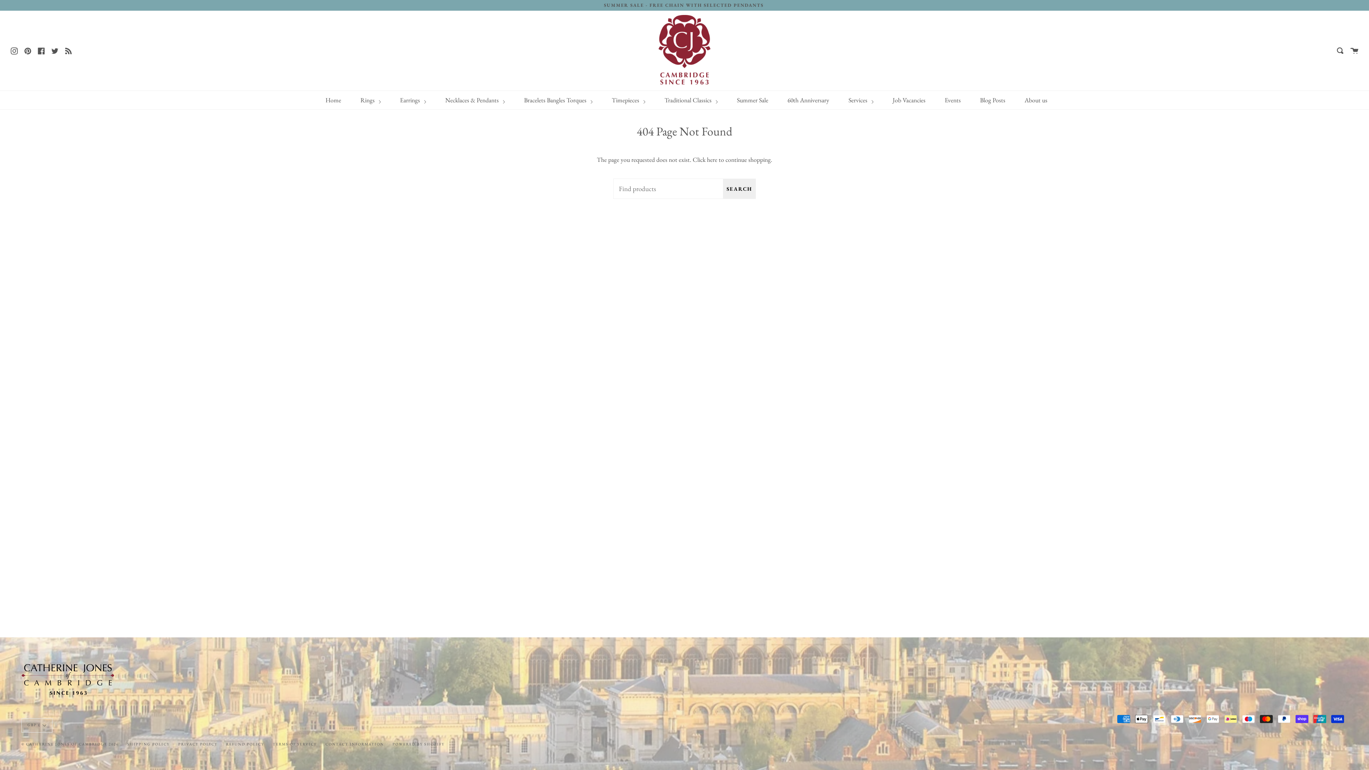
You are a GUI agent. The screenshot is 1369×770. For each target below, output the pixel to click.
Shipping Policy (148, 743)
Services (858, 100)
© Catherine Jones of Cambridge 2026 (70, 743)
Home (333, 100)
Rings (368, 100)
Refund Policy (245, 743)
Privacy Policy (197, 743)
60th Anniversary (808, 100)
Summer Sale (752, 100)
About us (1036, 100)
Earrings (410, 100)
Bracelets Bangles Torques (556, 100)
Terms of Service (295, 743)
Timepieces (626, 100)
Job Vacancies (909, 100)
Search (739, 188)
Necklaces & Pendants (472, 100)
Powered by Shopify (419, 743)
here (712, 159)
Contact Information (354, 743)
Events (953, 100)
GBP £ (34, 724)
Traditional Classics (689, 100)
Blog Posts (992, 100)
